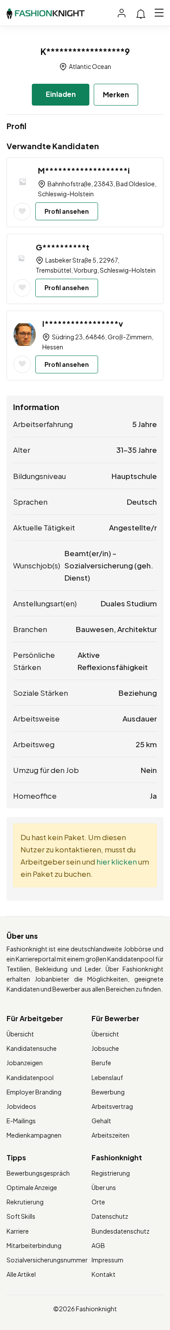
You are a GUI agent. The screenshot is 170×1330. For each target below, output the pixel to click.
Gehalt (101, 1121)
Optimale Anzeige (32, 1187)
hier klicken (116, 861)
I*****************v (82, 323)
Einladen (61, 94)
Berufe (101, 1063)
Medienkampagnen (34, 1135)
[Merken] (22, 211)
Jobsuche (105, 1048)
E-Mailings (21, 1121)
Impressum (107, 1260)
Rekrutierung (25, 1202)
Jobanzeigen (25, 1063)
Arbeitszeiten (110, 1135)
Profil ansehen (66, 211)
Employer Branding (34, 1092)
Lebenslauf (107, 1077)
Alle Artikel (21, 1274)
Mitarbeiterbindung (34, 1245)
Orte (98, 1202)
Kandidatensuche (32, 1048)
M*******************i (84, 170)
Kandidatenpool (30, 1077)
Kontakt (104, 1274)
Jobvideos (21, 1106)
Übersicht (20, 1034)
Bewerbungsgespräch (38, 1173)
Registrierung (111, 1173)
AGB (98, 1245)
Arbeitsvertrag (112, 1106)
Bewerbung (108, 1092)
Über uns (104, 1187)
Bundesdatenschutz (121, 1231)
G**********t (62, 247)
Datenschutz (110, 1216)
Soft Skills (21, 1216)
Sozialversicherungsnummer (47, 1260)
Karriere (18, 1231)
